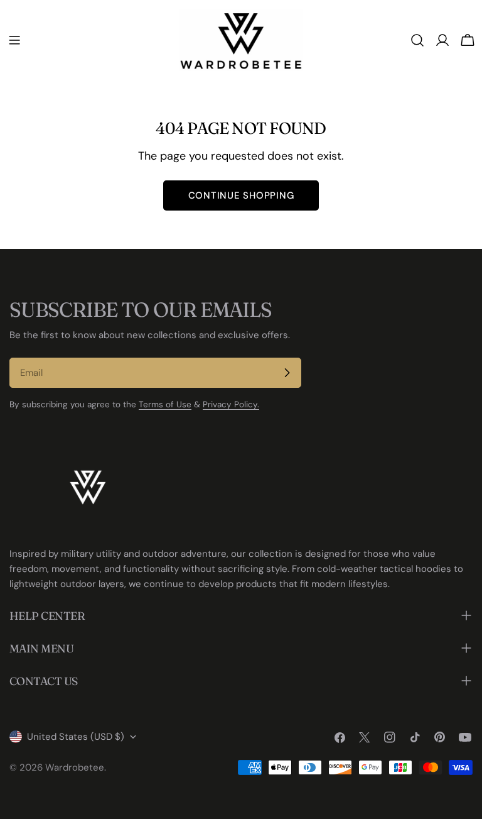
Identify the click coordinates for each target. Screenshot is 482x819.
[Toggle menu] (14, 40)
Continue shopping (241, 195)
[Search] (417, 40)
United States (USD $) (75, 736)
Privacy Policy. (231, 404)
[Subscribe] (287, 373)
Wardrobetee (74, 767)
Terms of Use (165, 404)
